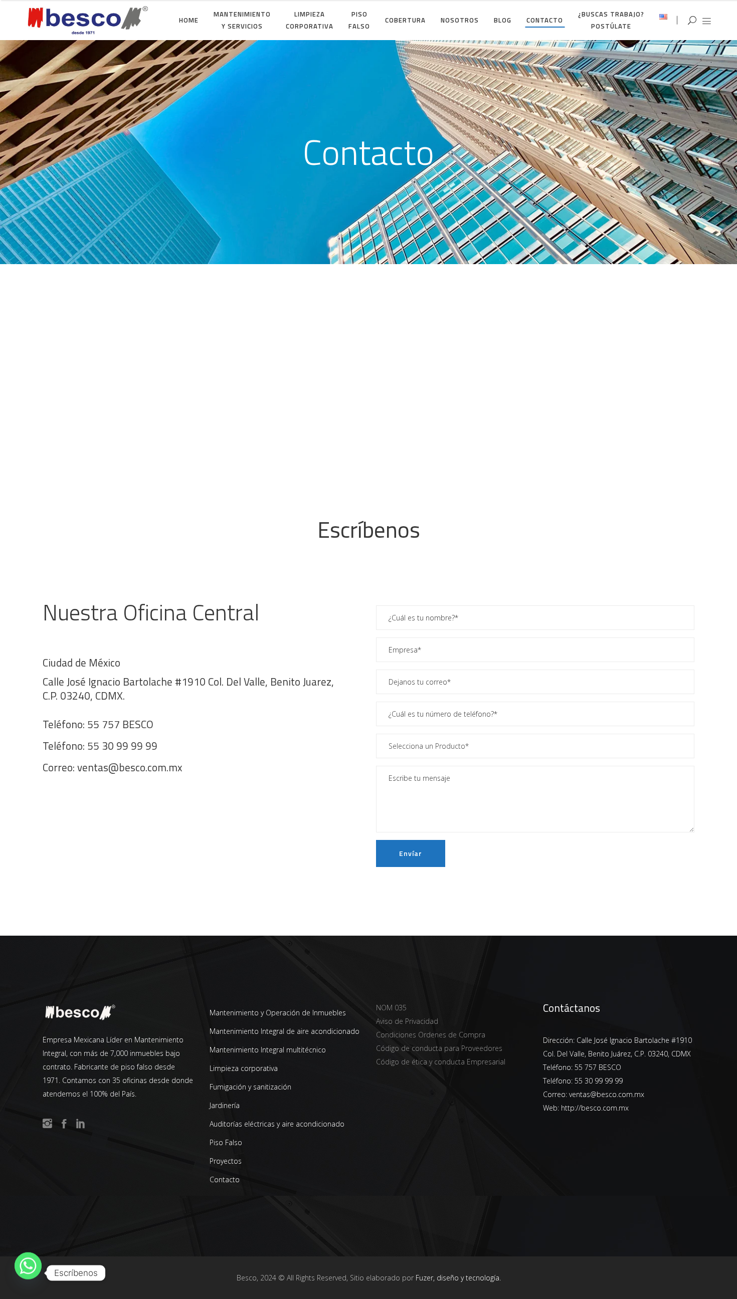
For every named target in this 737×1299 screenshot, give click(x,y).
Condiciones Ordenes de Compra (430, 1034)
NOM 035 (391, 1007)
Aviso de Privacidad (407, 1021)
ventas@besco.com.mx (129, 767)
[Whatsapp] (28, 1272)
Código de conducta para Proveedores (439, 1048)
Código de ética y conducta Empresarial (440, 1061)
